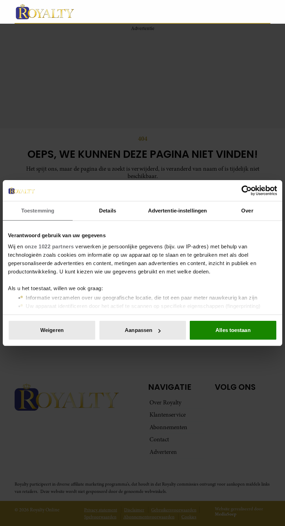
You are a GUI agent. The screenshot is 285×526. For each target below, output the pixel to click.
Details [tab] (107, 211)
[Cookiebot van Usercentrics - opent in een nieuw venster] (246, 190)
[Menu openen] (221, 11)
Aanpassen (138, 330)
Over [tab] (247, 211)
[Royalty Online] (111, 11)
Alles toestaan (232, 330)
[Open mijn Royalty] (244, 11)
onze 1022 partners (49, 246)
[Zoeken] (264, 11)
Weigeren (52, 330)
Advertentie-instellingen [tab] (177, 211)
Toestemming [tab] (37, 211)
